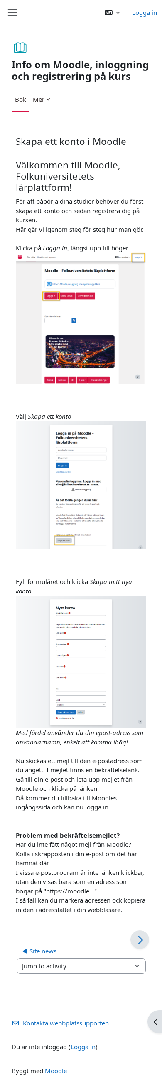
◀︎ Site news (39, 951)
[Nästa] (139, 939)
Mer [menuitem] (38, 99)
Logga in (144, 12)
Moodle (56, 1070)
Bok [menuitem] (20, 99)
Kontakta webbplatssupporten (66, 1023)
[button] (112, 12)
